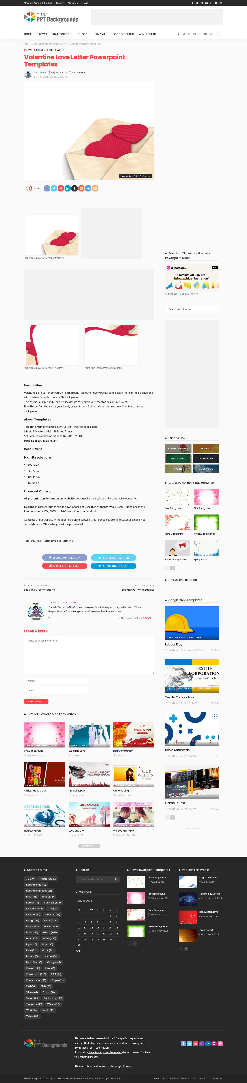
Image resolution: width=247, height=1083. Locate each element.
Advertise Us (147, 34)
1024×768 (34, 476)
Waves (53, 1004)
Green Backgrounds (204, 533)
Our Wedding (121, 790)
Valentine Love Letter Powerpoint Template (71, 426)
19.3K (216, 650)
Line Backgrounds (174, 508)
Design (32, 920)
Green (50, 932)
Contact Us (204, 1078)
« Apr (79, 950)
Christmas (33, 785)
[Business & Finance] (178, 448)
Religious (121, 746)
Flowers (51, 926)
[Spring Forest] (206, 548)
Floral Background (174, 533)
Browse (60, 3)
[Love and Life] (89, 814)
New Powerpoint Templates (150, 870)
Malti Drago (173, 650)
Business (52, 902)
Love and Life (76, 830)
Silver (75, 785)
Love (29, 50)
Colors (81, 34)
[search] (218, 34)
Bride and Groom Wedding (39, 590)
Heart (39, 541)
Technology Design (209, 893)
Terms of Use (188, 1078)
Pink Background (34, 751)
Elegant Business (208, 877)
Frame (32, 932)
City (53, 908)
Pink (50, 968)
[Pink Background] (44, 735)
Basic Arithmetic (177, 750)
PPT (56, 974)
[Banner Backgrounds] (177, 548)
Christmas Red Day (35, 790)
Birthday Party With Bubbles (138, 590)
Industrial (195, 637)
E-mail (84, 3)
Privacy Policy (170, 1078)
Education (184, 741)
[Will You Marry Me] (133, 814)
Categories (61, 34)
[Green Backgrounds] (206, 522)
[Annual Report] (89, 775)
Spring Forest (201, 559)
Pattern (33, 968)
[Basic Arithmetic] (192, 729)
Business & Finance (82, 783)
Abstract (48, 878)
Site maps (218, 1078)
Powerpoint (36, 974)
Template (100, 34)
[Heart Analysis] (44, 814)
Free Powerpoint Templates (105, 1052)
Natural (32, 956)
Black (31, 896)
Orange (40, 50)
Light (31, 944)
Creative (52, 914)
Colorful (33, 914)
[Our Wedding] (133, 775)
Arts (171, 794)
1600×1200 (34, 482)
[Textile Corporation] (192, 676)
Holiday (49, 938)
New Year (34, 962)
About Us (73, 3)
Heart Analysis (32, 830)
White (60, 50)
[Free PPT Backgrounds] (45, 1043)
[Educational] (178, 458)
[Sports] (178, 469)
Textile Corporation (179, 697)
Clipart (169, 293)
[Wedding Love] (89, 735)
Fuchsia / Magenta (37, 746)
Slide (46, 986)
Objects (203, 794)
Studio (49, 992)
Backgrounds (36, 884)
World (48, 1010)
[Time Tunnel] (188, 935)
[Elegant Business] (188, 882)
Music (47, 950)
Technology (53, 998)
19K (217, 756)
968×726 (33, 470)
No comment (78, 72)
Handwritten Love (208, 911)
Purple (57, 980)
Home (27, 34)
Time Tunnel (206, 930)
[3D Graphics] (206, 469)
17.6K (216, 808)
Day (33, 541)
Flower (32, 926)
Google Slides (124, 34)
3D (30, 878)
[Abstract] (206, 448)
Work (31, 1010)
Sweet (32, 998)
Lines (47, 944)
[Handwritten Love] (188, 917)
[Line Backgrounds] (177, 497)
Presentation (36, 980)
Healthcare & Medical (48, 825)
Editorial (121, 744)
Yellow (173, 690)
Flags (134, 744)
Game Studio (175, 803)
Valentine (68, 541)
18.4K (216, 703)
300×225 (33, 464)
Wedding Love (77, 751)
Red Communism (123, 751)
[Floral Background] (177, 522)
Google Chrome (122, 1066)
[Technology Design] (188, 899)
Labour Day (173, 644)
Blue (29, 825)
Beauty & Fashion (125, 785)
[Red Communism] (133, 735)
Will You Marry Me (123, 830)
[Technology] (206, 458)
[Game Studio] (192, 782)
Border (32, 902)
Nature (51, 956)
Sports (94, 825)
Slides (32, 992)
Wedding (87, 746)
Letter (47, 541)
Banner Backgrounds (176, 559)
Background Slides (39, 890)
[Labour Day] (192, 623)
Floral (50, 920)
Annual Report (77, 790)
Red (51, 50)
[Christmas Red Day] (44, 775)
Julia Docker (40, 72)
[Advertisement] (157, 17)
